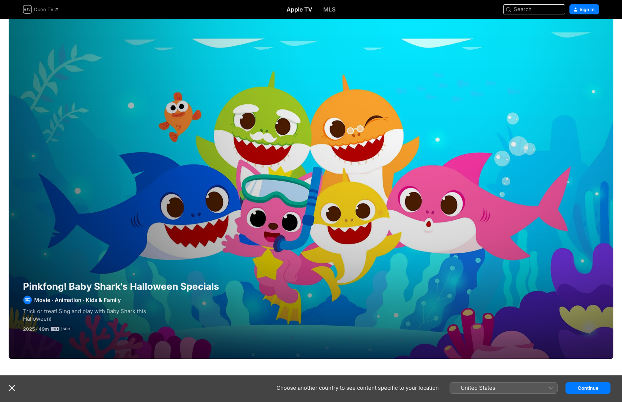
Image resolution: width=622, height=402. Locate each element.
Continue (588, 388)
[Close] (12, 388)
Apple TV (299, 9)
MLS (329, 9)
